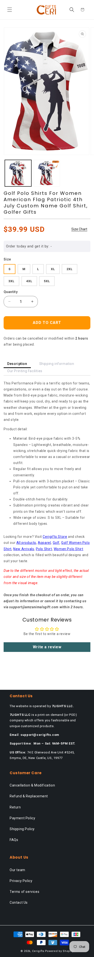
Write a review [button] (47, 647)
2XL (70, 269)
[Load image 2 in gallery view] (47, 173)
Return (15, 807)
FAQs (14, 840)
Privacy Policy (21, 881)
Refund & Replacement (29, 796)
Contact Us (19, 902)
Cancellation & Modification (32, 785)
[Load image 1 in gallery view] (18, 173)
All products (26, 543)
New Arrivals (23, 549)
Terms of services (24, 892)
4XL (29, 281)
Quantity (11, 292)
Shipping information (56, 364)
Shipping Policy (22, 829)
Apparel (44, 543)
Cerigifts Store (55, 537)
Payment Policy (22, 818)
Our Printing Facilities (24, 371)
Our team (17, 870)
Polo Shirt (44, 549)
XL (53, 269)
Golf (56, 543)
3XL (11, 281)
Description (17, 364)
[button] (9, 9)
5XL (47, 281)
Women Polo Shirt (68, 549)
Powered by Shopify (59, 951)
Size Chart (79, 229)
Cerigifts (38, 951)
